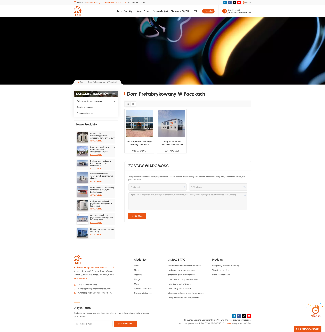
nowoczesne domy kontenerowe (183, 279)
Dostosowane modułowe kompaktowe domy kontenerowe (100, 163)
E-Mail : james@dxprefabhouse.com (94, 289)
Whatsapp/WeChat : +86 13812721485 (95, 293)
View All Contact (81, 278)
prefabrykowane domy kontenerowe (184, 265)
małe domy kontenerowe (179, 288)
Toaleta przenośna (85, 107)
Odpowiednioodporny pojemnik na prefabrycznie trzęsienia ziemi (101, 217)
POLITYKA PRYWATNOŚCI (212, 323)
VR (195, 11)
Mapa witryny (192, 323)
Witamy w (99, 2)
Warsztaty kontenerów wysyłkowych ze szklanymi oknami (101, 175)
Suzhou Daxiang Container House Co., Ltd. (94, 267)
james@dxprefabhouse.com (239, 12)
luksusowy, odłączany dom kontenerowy (186, 293)
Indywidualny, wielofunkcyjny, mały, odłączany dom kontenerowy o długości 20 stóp (102, 135)
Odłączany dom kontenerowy (89, 101)
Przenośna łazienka (85, 113)
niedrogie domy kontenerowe (181, 270)
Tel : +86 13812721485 (136, 2)
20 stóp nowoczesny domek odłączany (102, 230)
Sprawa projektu (161, 11)
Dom (119, 11)
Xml (180, 323)
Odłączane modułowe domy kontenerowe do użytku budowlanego (102, 189)
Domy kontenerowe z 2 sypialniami (183, 297)
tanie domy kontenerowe (179, 284)
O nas (146, 11)
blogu (139, 11)
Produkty (128, 11)
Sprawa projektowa (143, 288)
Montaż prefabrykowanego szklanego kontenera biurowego (139, 143)
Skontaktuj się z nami (181, 11)
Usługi (137, 279)
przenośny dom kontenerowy (181, 275)
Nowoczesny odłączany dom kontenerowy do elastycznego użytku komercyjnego (102, 149)
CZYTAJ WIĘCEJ (96, 141)
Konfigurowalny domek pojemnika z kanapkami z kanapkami (101, 203)
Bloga (136, 270)
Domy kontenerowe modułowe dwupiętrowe (172, 143)
